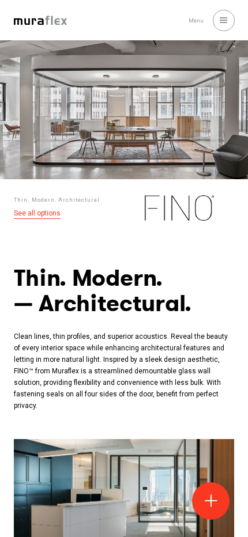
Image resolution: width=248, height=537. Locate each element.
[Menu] (223, 20)
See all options (37, 213)
